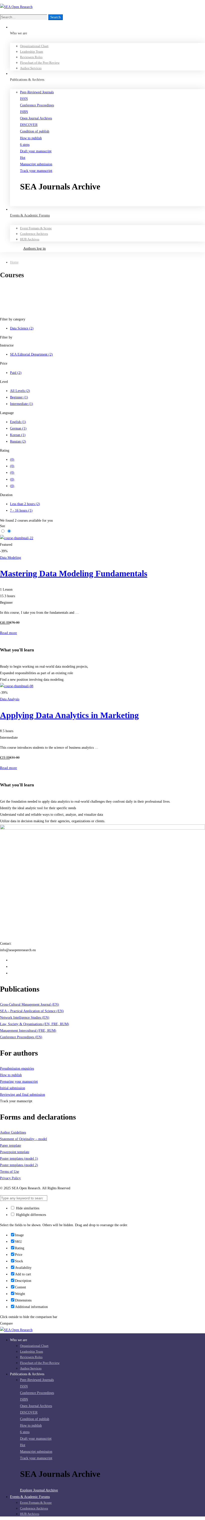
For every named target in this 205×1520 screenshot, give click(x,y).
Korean (18, 435)
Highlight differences (30, 1215)
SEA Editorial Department (31, 354)
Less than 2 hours (25, 504)
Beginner (19, 397)
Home (14, 262)
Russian (18, 441)
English (18, 422)
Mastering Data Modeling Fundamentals (73, 573)
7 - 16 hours (21, 510)
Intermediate (21, 404)
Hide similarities (27, 1208)
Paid (16, 373)
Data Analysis (9, 699)
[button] (112, 202)
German (18, 428)
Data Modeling (10, 558)
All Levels (20, 391)
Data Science (22, 328)
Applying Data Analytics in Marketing (69, 715)
